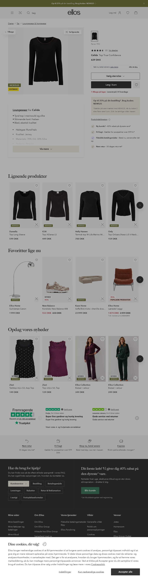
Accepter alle (125, 571)
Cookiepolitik (98, 564)
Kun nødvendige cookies (91, 571)
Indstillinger (65, 571)
